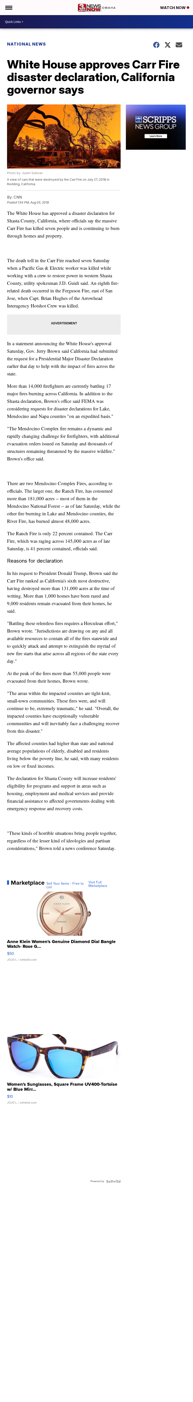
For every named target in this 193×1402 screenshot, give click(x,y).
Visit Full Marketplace (97, 884)
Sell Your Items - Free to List (65, 885)
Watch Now (173, 7)
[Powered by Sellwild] (113, 1181)
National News (26, 44)
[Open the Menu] (8, 7)
